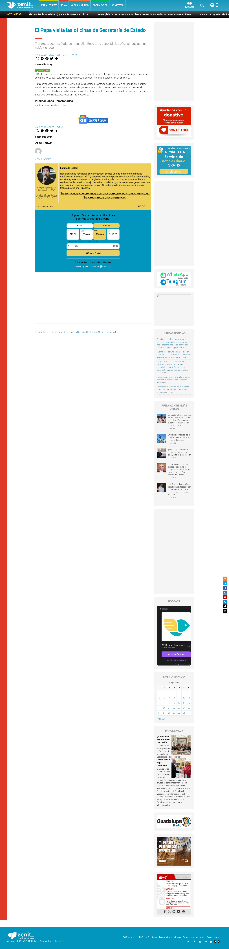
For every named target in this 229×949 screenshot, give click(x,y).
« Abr (159, 719)
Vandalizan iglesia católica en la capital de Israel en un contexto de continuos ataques (173, 389)
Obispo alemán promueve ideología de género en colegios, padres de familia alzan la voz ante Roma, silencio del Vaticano (179, 469)
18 (189, 703)
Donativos (117, 5)
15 (174, 703)
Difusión (177, 937)
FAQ (141, 937)
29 (174, 713)
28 (169, 713)
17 (184, 703)
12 (159, 703)
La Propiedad (151, 937)
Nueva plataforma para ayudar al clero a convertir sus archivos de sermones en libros (87, 14)
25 (189, 708)
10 (184, 698)
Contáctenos (213, 937)
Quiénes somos (130, 937)
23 (179, 708)
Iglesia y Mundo (80, 5)
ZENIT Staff (63, 55)
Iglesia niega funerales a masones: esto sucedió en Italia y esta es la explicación (179, 452)
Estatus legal (188, 937)
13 (164, 703)
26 (159, 713)
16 (179, 703)
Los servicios (165, 937)
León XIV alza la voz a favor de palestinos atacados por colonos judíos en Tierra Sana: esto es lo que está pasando (179, 489)
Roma (64, 5)
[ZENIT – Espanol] (23, 5)
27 (164, 713)
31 (184, 713)
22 (174, 708)
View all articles (43, 159)
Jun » (164, 719)
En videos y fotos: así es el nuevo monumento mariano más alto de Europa (179, 437)
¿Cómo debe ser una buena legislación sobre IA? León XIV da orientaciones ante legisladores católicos (174, 354)
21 (169, 708)
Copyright (200, 937)
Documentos (100, 5)
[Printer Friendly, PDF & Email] (42, 70)
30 (179, 713)
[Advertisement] (93, 306)
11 (189, 698)
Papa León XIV (49, 5)
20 (164, 708)
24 (184, 708)
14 (169, 703)
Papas (75, 55)
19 (159, 708)
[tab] (165, 876)
